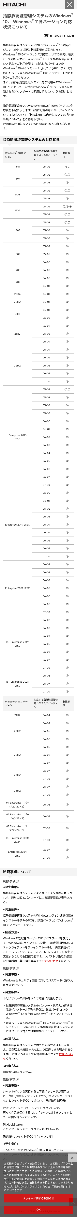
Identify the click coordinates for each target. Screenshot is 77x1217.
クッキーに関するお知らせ (38, 1198)
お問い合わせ (50, 961)
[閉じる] (69, 4)
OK (38, 1209)
